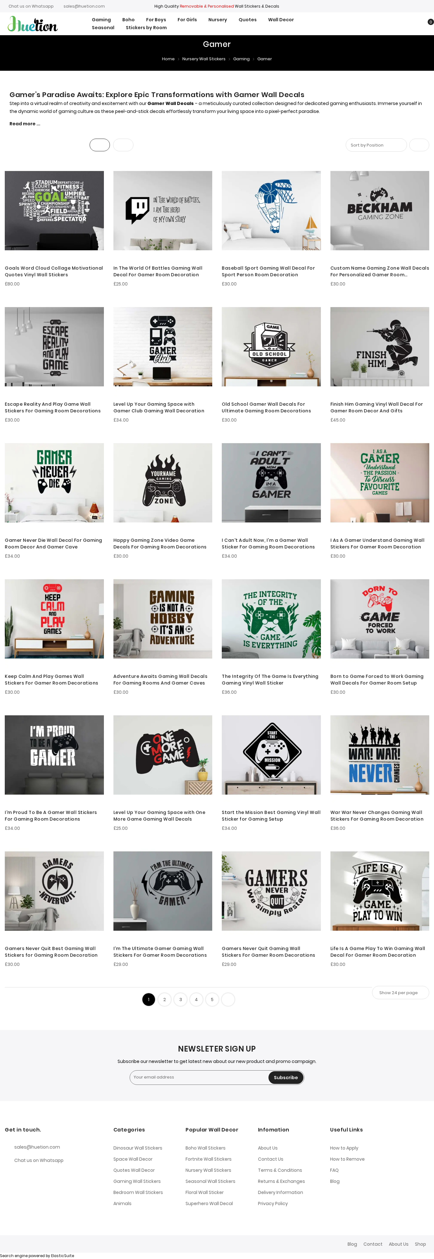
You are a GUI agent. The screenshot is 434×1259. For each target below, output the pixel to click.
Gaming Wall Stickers (137, 1181)
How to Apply (344, 1148)
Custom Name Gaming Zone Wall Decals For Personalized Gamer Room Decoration (380, 271)
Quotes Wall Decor (134, 1170)
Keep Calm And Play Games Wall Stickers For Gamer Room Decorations (51, 679)
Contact (373, 1244)
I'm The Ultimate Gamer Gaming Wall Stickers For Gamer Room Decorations (160, 951)
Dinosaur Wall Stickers (137, 1148)
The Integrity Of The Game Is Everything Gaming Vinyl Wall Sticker (270, 679)
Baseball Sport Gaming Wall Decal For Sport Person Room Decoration (268, 271)
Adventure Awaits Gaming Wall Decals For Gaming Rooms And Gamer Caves (160, 679)
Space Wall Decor (133, 1159)
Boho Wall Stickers (206, 1148)
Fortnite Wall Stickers (209, 1159)
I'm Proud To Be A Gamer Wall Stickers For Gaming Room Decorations (51, 815)
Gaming (241, 59)
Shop (420, 1244)
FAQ (334, 1170)
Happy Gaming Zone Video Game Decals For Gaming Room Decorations (160, 543)
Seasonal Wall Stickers (210, 1181)
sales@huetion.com (84, 6)
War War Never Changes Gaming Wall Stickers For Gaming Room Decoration (377, 815)
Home (168, 59)
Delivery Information (280, 1192)
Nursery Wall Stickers (204, 59)
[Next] (228, 999)
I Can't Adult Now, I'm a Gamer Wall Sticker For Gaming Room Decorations (268, 543)
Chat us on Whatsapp (31, 6)
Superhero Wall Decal (209, 1203)
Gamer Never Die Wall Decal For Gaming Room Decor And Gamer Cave (53, 543)
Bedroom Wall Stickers (138, 1192)
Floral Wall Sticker (205, 1192)
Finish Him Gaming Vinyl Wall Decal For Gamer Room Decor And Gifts (376, 407)
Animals (122, 1203)
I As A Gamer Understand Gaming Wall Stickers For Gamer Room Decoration (377, 543)
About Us (268, 1148)
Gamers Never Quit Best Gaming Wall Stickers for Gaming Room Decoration (51, 951)
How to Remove (347, 1159)
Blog (335, 1181)
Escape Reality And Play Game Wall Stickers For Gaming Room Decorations (53, 407)
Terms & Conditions (280, 1170)
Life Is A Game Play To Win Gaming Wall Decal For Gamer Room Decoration (377, 951)
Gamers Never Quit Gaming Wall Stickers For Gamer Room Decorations (268, 951)
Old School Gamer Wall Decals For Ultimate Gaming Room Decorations (266, 407)
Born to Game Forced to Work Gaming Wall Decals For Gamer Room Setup (377, 679)
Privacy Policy (273, 1203)
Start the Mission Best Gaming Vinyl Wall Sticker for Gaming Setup (271, 815)
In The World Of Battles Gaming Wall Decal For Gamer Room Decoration (158, 271)
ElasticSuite (62, 1255)
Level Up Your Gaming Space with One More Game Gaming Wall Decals (159, 815)
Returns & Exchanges (281, 1181)
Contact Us (270, 1159)
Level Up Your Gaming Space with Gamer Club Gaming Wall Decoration (159, 407)
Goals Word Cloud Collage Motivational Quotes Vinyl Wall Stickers (54, 271)
